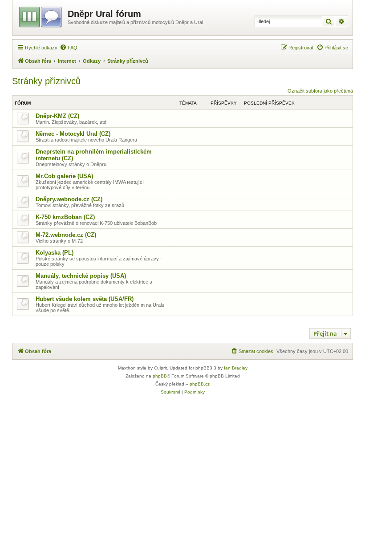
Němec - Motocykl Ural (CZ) (73, 133)
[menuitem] (68, 47)
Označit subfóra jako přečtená (320, 90)
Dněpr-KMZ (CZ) (57, 116)
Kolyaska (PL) (54, 252)
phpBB (160, 376)
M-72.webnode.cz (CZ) (66, 234)
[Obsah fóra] (41, 15)
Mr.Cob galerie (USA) (64, 176)
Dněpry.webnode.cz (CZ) (69, 199)
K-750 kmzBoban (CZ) (65, 217)
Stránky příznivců (46, 81)
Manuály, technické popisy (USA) (81, 275)
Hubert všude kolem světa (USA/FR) (85, 299)
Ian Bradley (235, 367)
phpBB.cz (200, 384)
